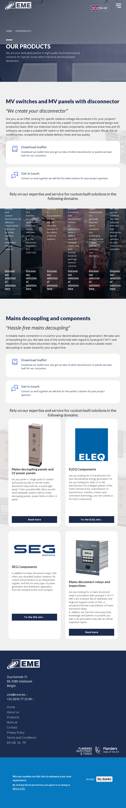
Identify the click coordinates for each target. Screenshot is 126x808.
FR (24, 743)
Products (13, 717)
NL (19, 743)
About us (13, 712)
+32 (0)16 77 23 (19, 699)
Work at (12, 722)
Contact (12, 727)
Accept (90, 779)
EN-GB (11, 743)
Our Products (23, 31)
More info (19, 788)
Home (9, 31)
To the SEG (33, 617)
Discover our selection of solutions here (10, 279)
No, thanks (104, 779)
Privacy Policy (15, 732)
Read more (34, 519)
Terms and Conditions (21, 737)
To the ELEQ (90, 519)
